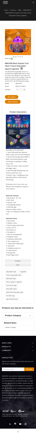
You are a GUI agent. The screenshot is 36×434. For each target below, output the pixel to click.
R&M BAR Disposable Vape (14, 292)
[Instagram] (25, 424)
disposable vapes (11, 289)
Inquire (12, 97)
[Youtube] (20, 424)
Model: (7, 83)
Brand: (7, 86)
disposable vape (11, 272)
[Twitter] (10, 424)
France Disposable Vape (13, 275)
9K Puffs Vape (10, 296)
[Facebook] (15, 424)
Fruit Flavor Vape (11, 285)
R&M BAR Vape (11, 278)
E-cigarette (23, 272)
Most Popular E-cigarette (14, 282)
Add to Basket (13, 102)
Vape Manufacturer (12, 299)
